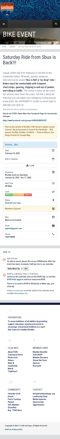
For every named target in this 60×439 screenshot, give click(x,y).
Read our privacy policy (13, 429)
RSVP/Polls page (14, 279)
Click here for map (13, 203)
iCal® (31, 166)
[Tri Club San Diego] (7, 10)
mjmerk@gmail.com (13, 228)
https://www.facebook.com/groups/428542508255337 (25, 120)
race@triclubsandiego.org (17, 293)
